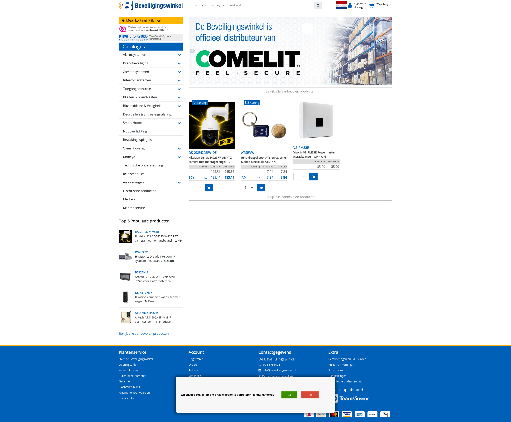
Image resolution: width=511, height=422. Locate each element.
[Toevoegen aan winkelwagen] (209, 187)
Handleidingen (337, 376)
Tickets (193, 370)
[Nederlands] (341, 5)
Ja (289, 394)
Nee (310, 394)
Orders (193, 364)
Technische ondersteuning (345, 381)
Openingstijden (128, 364)
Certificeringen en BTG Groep (347, 359)
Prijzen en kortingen (341, 364)
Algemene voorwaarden (134, 392)
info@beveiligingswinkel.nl (279, 370)
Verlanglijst (196, 376)
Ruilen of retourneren (132, 376)
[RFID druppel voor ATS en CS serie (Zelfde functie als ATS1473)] (264, 125)
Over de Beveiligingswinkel (136, 359)
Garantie (124, 381)
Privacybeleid (127, 398)
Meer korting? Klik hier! (143, 20)
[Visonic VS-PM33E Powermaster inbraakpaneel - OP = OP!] (316, 120)
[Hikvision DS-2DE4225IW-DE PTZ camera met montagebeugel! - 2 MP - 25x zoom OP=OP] (212, 125)
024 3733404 (270, 364)
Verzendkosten (128, 370)
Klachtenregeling (129, 387)
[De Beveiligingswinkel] (151, 5)
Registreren (196, 359)
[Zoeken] (318, 5)
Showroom (335, 370)
